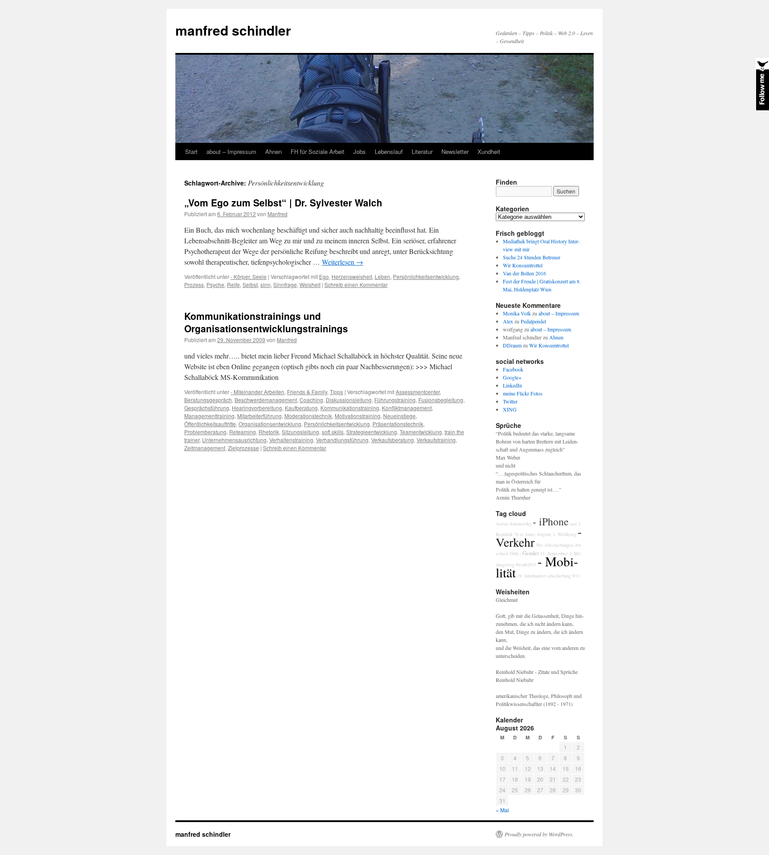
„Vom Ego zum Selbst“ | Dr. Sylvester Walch (283, 202)
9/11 (576, 576)
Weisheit (310, 284)
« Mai (502, 810)
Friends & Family (307, 391)
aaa (573, 523)
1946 (513, 553)
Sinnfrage (285, 284)
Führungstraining (395, 399)
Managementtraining (209, 415)
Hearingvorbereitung (257, 407)
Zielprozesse (243, 448)
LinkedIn (512, 385)
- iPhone (551, 521)
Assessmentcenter (418, 391)
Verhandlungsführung (342, 440)
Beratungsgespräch (208, 399)
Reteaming (242, 432)
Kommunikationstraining (349, 407)
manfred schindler (233, 30)
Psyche (215, 284)
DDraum (512, 345)
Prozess (194, 284)
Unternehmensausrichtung (234, 440)
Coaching (311, 399)
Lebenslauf (389, 151)
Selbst (250, 284)
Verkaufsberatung (392, 440)
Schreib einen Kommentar (356, 284)
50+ (539, 545)
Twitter (510, 401)
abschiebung (559, 576)
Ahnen (273, 151)
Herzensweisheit (352, 276)
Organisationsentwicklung (270, 424)
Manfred (277, 214)
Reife (233, 284)
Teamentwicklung (421, 432)
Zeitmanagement (204, 448)
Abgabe (544, 534)
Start (191, 151)
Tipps (336, 391)
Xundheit (489, 151)
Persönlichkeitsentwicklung (426, 276)
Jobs (359, 151)
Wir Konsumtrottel (522, 265)
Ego (324, 276)
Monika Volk (517, 313)
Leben (382, 276)
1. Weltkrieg (564, 534)
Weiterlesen (342, 261)
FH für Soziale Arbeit (317, 151)
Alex (508, 321)
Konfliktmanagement (407, 407)
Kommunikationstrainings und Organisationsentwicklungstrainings (266, 322)
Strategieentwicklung (371, 432)
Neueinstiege (399, 415)
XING (510, 409)
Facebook (513, 369)
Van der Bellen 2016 (524, 273)
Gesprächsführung (206, 407)
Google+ (512, 377)
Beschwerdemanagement (266, 399)
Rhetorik (269, 432)
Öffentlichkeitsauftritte (210, 424)
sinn (265, 284)
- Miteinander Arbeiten (257, 391)
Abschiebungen (558, 545)
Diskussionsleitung (349, 399)
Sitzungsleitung (300, 432)
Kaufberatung (301, 407)
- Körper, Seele (249, 276)
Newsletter (455, 151)
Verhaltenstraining (291, 440)
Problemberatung (205, 432)
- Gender (529, 553)
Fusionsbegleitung (440, 399)
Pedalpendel (533, 321)
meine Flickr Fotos (522, 393)
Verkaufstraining (436, 440)
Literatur (422, 151)
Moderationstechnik (308, 415)
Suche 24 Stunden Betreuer (531, 257)
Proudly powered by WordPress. (539, 834)
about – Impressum (231, 151)
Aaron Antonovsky (513, 523)
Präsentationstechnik (397, 424)
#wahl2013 (526, 564)
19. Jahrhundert (531, 576)
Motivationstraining (357, 415)
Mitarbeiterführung (259, 415)
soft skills (333, 432)
